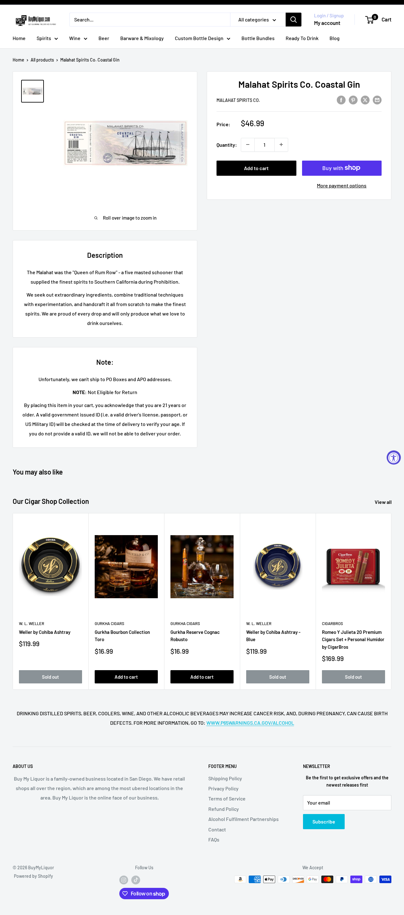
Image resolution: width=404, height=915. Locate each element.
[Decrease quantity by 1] (247, 144)
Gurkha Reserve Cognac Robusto (195, 635)
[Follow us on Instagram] (123, 880)
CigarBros (332, 623)
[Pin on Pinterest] (353, 99)
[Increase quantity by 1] (281, 144)
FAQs (213, 839)
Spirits (44, 38)
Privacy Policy (223, 788)
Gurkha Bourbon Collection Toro (122, 635)
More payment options (341, 185)
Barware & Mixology (142, 38)
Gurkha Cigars (109, 623)
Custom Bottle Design (199, 38)
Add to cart (256, 168)
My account (327, 23)
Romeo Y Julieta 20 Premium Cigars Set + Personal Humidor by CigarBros (353, 639)
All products (42, 59)
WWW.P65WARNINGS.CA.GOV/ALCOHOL (250, 723)
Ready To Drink (302, 38)
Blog (335, 38)
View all (384, 502)
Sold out (50, 677)
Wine (74, 38)
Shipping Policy (225, 778)
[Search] (293, 20)
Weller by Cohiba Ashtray (44, 632)
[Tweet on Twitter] (365, 99)
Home (19, 38)
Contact (217, 829)
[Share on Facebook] (341, 99)
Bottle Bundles (258, 38)
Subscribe (323, 821)
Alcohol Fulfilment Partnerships (243, 819)
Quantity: (227, 145)
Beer (103, 38)
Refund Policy (223, 809)
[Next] (391, 601)
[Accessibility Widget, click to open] (394, 458)
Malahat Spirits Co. (238, 100)
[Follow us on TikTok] (135, 880)
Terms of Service (227, 798)
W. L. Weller (31, 623)
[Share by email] (377, 99)
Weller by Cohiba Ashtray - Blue (273, 635)
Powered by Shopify (33, 876)
